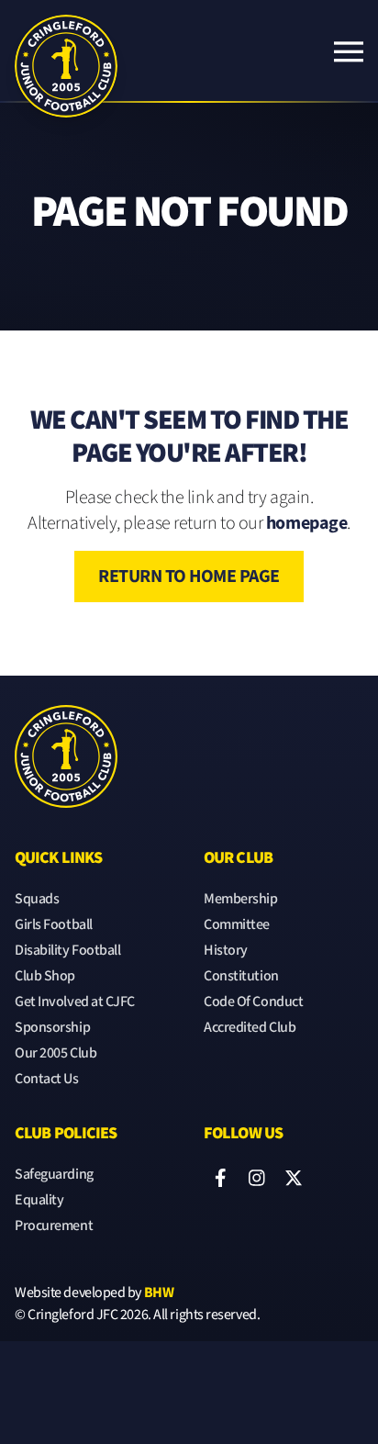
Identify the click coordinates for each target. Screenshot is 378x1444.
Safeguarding (54, 1174)
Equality (39, 1200)
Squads (37, 899)
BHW (159, 1293)
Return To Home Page (189, 576)
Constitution (241, 976)
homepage (306, 523)
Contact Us (47, 1079)
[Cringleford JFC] (66, 51)
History (226, 950)
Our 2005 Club (55, 1053)
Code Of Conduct (253, 1002)
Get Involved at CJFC (75, 1002)
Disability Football (67, 950)
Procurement (54, 1226)
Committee (237, 925)
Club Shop (45, 976)
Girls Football (54, 925)
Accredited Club (249, 1027)
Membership (241, 899)
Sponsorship (52, 1027)
